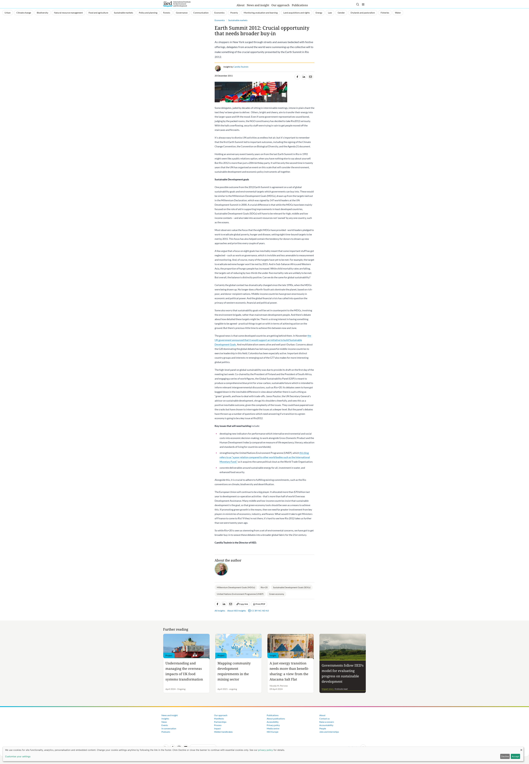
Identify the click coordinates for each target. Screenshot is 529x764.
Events (164, 725)
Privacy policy (273, 725)
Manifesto (219, 718)
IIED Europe (272, 731)
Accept (515, 756)
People (322, 728)
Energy (319, 12)
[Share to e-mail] (310, 77)
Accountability (326, 725)
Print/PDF (260, 604)
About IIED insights (236, 610)
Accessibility (273, 722)
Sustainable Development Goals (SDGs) (292, 587)
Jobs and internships (329, 731)
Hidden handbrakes (223, 731)
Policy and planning (148, 12)
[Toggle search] (357, 4)
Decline (505, 756)
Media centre (273, 728)
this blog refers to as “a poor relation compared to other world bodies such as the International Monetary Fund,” (265, 457)
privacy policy (265, 750)
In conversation (168, 728)
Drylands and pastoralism (363, 12)
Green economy (276, 594)
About (241, 5)
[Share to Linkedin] (304, 77)
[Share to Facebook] (297, 77)
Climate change (23, 12)
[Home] (177, 4)
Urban (8, 12)
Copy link (243, 604)
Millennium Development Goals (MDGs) (236, 587)
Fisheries (385, 12)
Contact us (324, 718)
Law (330, 12)
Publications (300, 5)
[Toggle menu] (363, 4)
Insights (165, 718)
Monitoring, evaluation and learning (261, 12)
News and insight (258, 5)
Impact (217, 728)
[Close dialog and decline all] (521, 748)
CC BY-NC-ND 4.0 (260, 610)
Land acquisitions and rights (296, 12)
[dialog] (263, 754)
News (164, 722)
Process (218, 725)
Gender (341, 12)
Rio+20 (264, 587)
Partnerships (220, 722)
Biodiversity (42, 12)
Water (398, 12)
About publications (276, 718)
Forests (166, 12)
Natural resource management (68, 12)
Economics (219, 12)
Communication (201, 12)
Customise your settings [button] (17, 756)
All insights (220, 610)
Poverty (234, 12)
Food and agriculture (98, 12)
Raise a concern (326, 722)
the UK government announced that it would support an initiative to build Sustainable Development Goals (263, 340)
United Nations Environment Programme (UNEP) (240, 594)
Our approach (280, 5)
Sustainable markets (123, 12)
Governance (181, 12)
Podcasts (165, 731)
